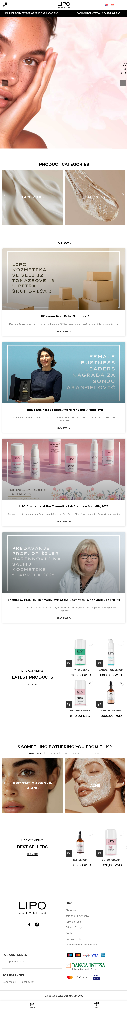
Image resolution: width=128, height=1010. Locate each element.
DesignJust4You (74, 995)
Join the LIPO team (77, 915)
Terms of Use (73, 921)
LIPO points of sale (13, 961)
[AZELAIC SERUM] (111, 693)
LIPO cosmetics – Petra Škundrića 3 (64, 316)
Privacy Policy (74, 927)
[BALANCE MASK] (80, 693)
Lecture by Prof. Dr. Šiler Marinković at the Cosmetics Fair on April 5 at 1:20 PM (64, 600)
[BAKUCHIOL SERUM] (111, 652)
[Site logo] (64, 4)
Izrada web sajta (53, 995)
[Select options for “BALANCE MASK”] (69, 704)
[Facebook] (37, 924)
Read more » (64, 331)
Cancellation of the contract (82, 944)
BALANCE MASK (80, 710)
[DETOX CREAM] (111, 842)
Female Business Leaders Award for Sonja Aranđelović (64, 409)
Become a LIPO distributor (18, 981)
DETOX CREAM (111, 859)
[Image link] (32, 907)
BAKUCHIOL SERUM (111, 669)
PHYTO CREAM (80, 669)
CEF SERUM (80, 859)
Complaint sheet (75, 939)
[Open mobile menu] (123, 5)
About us (71, 910)
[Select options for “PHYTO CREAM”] (69, 663)
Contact (70, 933)
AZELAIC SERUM (111, 710)
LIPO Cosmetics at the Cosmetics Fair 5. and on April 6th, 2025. (64, 506)
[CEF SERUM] (80, 842)
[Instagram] (28, 924)
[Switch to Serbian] (113, 5)
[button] (61, 16)
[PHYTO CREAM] (80, 652)
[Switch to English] (107, 5)
